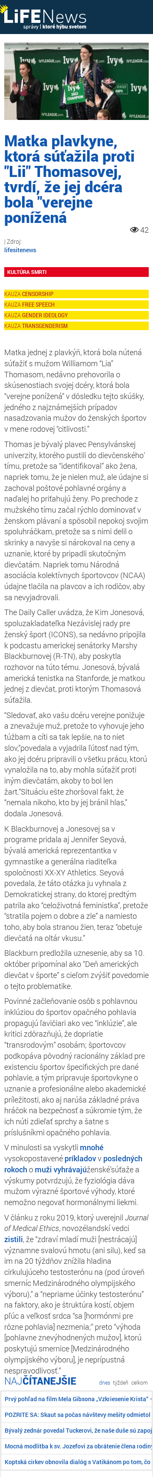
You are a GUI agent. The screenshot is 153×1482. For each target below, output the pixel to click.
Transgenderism (45, 326)
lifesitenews (20, 250)
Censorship (38, 294)
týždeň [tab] (120, 1382)
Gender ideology (45, 315)
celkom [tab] (139, 1382)
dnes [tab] (104, 1382)
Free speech (38, 304)
